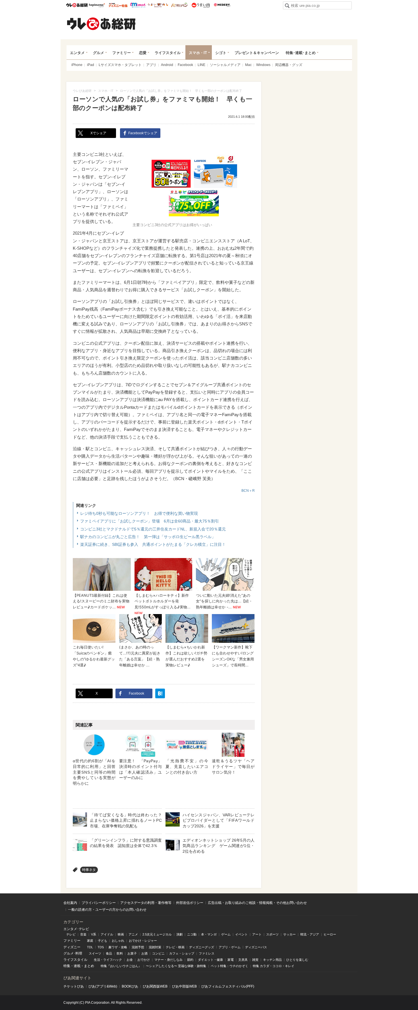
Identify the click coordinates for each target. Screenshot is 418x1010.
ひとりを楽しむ (297, 959)
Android (167, 65)
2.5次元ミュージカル (157, 934)
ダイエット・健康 (210, 959)
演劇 (179, 934)
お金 (130, 959)
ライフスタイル (168, 53)
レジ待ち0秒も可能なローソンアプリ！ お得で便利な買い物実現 (139, 513)
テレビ (71, 934)
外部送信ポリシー (189, 903)
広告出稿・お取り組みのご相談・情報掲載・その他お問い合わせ (257, 903)
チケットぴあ (73, 986)
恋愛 (142, 53)
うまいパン (179, 5)
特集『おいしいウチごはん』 (121, 966)
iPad (90, 65)
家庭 (90, 940)
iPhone (76, 65)
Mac (248, 65)
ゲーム (226, 934)
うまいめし (158, 5)
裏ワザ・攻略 (117, 947)
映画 (121, 934)
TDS (101, 947)
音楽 (83, 934)
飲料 (120, 953)
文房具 (243, 959)
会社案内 (70, 903)
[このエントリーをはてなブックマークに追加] (160, 693)
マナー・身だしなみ (168, 959)
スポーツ (272, 934)
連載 (77, 966)
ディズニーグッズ (201, 947)
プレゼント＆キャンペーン (257, 53)
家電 (230, 959)
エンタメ (77, 53)
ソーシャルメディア (225, 65)
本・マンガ (209, 934)
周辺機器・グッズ (288, 65)
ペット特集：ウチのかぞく (229, 966)
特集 (66, 966)
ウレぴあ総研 (77, 5)
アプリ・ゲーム (230, 947)
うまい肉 (200, 5)
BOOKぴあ (130, 986)
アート (257, 934)
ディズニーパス (256, 947)
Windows (263, 65)
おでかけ (143, 959)
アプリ (151, 65)
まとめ (89, 966)
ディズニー (71, 947)
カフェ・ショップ (181, 953)
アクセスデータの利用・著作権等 (145, 903)
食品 (109, 953)
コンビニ (158, 953)
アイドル (107, 934)
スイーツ (95, 953)
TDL (90, 947)
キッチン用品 (272, 959)
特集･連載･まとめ (301, 53)
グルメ (98, 53)
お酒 (144, 953)
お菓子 (132, 953)
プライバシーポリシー (99, 903)
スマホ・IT (198, 53)
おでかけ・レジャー (143, 940)
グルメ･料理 (72, 953)
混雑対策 (155, 947)
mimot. (138, 5)
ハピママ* (97, 5)
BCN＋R (248, 491)
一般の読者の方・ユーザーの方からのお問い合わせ (107, 910)
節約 (190, 959)
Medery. (222, 5)
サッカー (289, 934)
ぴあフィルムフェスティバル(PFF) (227, 986)
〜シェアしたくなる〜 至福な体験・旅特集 (176, 966)
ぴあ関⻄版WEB (155, 986)
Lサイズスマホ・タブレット (120, 65)
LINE (201, 65)
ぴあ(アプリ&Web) (102, 986)
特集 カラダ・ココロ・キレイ (273, 966)
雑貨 (255, 959)
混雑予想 (138, 947)
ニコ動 (191, 934)
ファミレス (206, 953)
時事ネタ (89, 870)
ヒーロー (330, 934)
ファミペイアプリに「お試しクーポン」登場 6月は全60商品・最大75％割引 (149, 521)
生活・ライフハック (108, 959)
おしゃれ (118, 940)
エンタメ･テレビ (76, 929)
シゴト (220, 53)
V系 (93, 934)
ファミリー (121, 53)
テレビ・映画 (175, 947)
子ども (102, 940)
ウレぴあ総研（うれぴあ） (101, 23)
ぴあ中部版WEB (184, 986)
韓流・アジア (309, 934)
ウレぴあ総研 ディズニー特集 (118, 5)
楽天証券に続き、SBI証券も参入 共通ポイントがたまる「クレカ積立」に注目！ (153, 544)
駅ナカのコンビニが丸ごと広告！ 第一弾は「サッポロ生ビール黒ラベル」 (148, 536)
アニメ (133, 934)
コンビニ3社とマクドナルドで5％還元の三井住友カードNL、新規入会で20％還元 (153, 529)
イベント (241, 934)
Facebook (185, 65)
